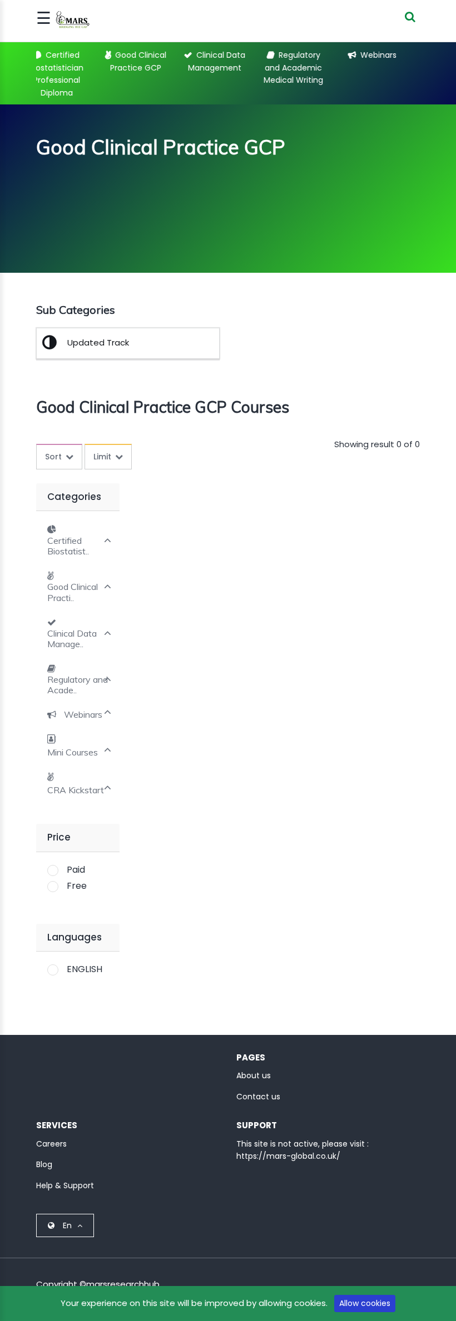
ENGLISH (84, 969)
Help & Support (65, 1185)
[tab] (77, 539)
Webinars (338, 55)
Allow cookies (364, 1303)
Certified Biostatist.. (68, 546)
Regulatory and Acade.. (77, 684)
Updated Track (98, 342)
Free (77, 885)
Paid (76, 869)
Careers (51, 1143)
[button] (74, 714)
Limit (102, 456)
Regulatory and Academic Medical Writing (253, 67)
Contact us (258, 1096)
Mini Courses (417, 55)
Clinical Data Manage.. (72, 638)
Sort (53, 456)
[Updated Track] (53, 345)
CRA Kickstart (75, 790)
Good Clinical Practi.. (72, 592)
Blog (44, 1164)
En (67, 1225)
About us (253, 1075)
